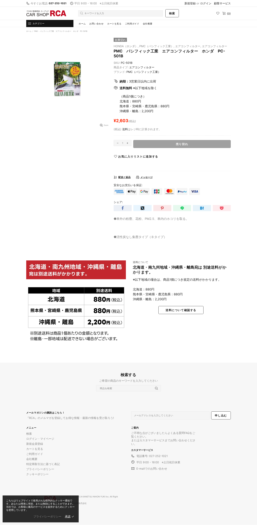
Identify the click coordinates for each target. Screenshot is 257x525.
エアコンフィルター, (188, 46)
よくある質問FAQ (178, 433)
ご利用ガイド (34, 454)
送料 (125, 129)
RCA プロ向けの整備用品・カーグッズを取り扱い (46, 13)
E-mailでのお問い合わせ (151, 468)
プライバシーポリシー (40, 469)
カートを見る (34, 449)
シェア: (118, 202)
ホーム (28, 31)
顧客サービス (222, 3)
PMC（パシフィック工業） (143, 72)
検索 (172, 13)
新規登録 (190, 3)
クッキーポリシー (37, 474)
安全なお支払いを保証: (128, 185)
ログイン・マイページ (40, 438)
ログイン (205, 3)
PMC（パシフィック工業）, (156, 46)
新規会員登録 (34, 443)
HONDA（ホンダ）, (126, 46)
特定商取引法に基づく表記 (43, 464)
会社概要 (31, 459)
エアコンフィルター (214, 46)
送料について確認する (181, 310)
